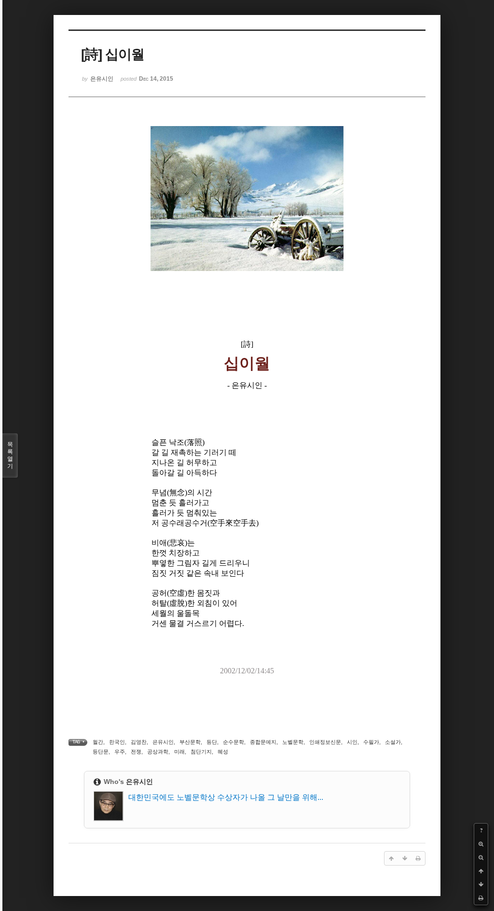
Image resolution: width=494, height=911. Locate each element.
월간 (98, 742)
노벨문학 (292, 742)
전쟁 (136, 751)
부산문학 (190, 742)
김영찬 (139, 742)
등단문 (101, 751)
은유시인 (163, 742)
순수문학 (233, 742)
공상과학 (157, 751)
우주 (119, 751)
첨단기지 (201, 751)
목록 (10, 455)
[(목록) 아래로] (481, 884)
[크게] (481, 844)
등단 (211, 742)
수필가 (371, 742)
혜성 (223, 751)
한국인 (117, 742)
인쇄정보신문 (325, 742)
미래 (179, 751)
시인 (352, 742)
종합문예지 (263, 742)
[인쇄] (481, 898)
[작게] (481, 857)
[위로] (481, 871)
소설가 (393, 742)
